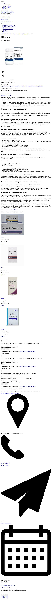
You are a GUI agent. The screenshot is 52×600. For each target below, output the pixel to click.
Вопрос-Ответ (6, 7)
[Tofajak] (12, 327)
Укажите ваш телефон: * (6, 347)
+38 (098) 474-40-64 (5, 17)
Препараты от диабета (8, 27)
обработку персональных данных (28, 351)
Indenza (2, 237)
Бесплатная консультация (37, 86)
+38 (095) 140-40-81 (5, 19)
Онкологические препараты (9, 26)
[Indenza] (12, 234)
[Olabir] (12, 265)
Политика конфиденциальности (8, 585)
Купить (2, 363)
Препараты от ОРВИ (8, 29)
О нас (2, 1)
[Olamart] (12, 296)
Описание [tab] (3, 95)
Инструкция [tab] (8, 95)
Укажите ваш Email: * (5, 346)
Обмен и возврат (7, 6)
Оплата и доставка (7, 4)
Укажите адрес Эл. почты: (7, 378)
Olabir (2, 267)
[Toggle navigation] (1, 23)
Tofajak (2, 329)
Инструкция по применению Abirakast (9, 209)
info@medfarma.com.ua (6, 523)
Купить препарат (13, 86)
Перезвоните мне (4, 348)
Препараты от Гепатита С (9, 25)
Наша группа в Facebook (7, 11)
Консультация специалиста (7, 21)
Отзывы (5, 30)
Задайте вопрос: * (5, 382)
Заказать (2, 244)
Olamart (2, 298)
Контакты (5, 8)
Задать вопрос (4, 384)
